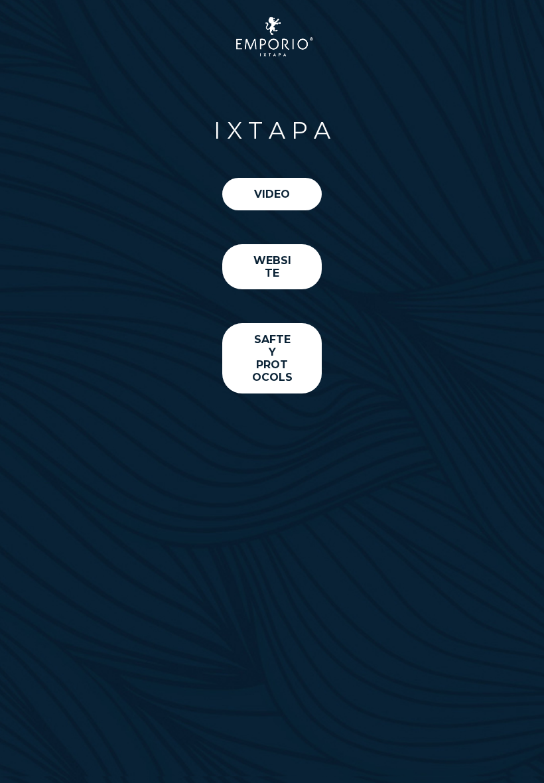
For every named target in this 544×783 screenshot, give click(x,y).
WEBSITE (272, 266)
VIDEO (272, 194)
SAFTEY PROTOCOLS (272, 358)
